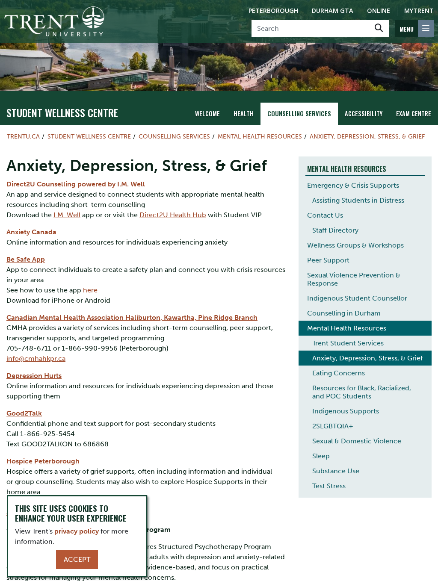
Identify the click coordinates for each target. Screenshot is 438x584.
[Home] (54, 21)
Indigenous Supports (345, 411)
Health (244, 113)
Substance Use (335, 471)
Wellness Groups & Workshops (355, 245)
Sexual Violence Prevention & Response (353, 279)
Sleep (321, 456)
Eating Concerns (338, 373)
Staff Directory (335, 230)
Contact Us (325, 215)
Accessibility (363, 113)
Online (378, 10)
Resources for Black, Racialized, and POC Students (361, 392)
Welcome (207, 113)
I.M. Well (66, 215)
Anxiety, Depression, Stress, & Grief (367, 136)
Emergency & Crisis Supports (353, 185)
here (90, 290)
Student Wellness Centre (62, 112)
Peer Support (328, 260)
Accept (77, 559)
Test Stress (329, 486)
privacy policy (76, 531)
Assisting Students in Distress (358, 200)
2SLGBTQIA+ (332, 426)
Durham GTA (332, 10)
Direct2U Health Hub (172, 215)
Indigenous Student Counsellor (357, 298)
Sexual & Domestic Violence (356, 441)
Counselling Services (299, 113)
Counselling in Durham (344, 313)
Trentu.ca (23, 136)
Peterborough (273, 10)
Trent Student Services (348, 343)
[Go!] (379, 28)
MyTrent (419, 10)
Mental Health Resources (260, 136)
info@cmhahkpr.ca (35, 358)
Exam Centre (413, 113)
